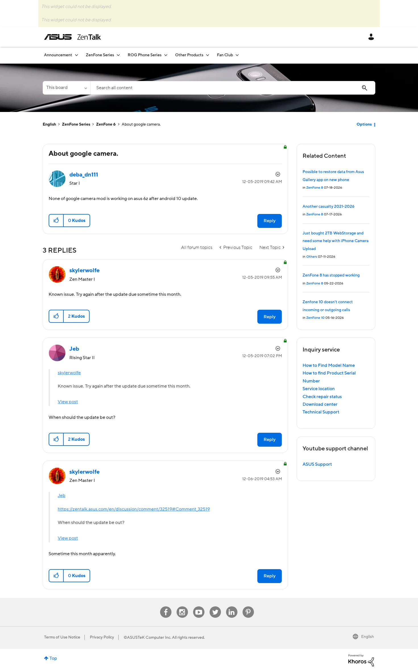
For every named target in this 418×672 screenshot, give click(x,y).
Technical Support (321, 412)
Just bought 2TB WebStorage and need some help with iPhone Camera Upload (336, 241)
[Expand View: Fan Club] (237, 55)
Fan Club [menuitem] (225, 55)
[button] (56, 220)
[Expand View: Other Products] (207, 55)
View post (68, 402)
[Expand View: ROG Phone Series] (166, 55)
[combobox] (232, 88)
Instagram (182, 606)
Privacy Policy (102, 637)
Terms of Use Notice (62, 637)
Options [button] (364, 124)
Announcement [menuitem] (58, 55)
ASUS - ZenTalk (72, 37)
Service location (319, 389)
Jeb (61, 495)
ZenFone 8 (314, 188)
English (49, 124)
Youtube (199, 606)
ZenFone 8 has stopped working (331, 275)
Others (311, 257)
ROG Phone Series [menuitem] (145, 55)
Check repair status (322, 397)
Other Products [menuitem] (189, 55)
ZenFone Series (76, 124)
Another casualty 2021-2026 (328, 206)
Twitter (215, 606)
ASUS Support (317, 464)
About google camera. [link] (141, 124)
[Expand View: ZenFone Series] (118, 55)
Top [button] (53, 658)
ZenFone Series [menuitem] (100, 55)
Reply (270, 221)
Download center (320, 404)
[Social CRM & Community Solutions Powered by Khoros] (361, 660)
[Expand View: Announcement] (76, 55)
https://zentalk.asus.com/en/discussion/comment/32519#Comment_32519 (134, 509)
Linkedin (232, 606)
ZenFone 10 (315, 318)
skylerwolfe (69, 373)
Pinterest (248, 606)
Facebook (166, 606)
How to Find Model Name (329, 365)
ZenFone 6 (106, 124)
